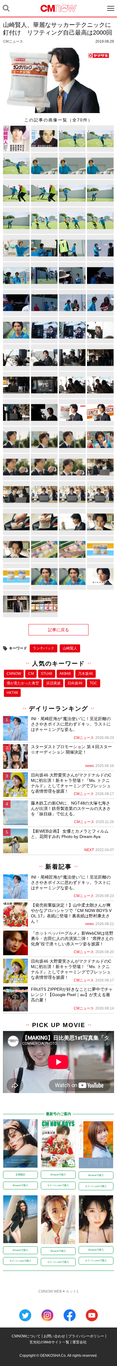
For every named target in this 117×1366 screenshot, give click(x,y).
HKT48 (12, 693)
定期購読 (20, 1174)
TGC (93, 683)
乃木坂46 (85, 674)
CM (31, 674)
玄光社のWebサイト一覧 (49, 1342)
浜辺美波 (53, 683)
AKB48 (65, 674)
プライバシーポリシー (86, 1336)
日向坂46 (75, 683)
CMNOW (14, 674)
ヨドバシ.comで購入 (58, 1185)
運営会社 (79, 1342)
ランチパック (43, 648)
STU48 (46, 674)
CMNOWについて (26, 1336)
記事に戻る (58, 629)
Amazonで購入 (20, 1185)
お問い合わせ (54, 1336)
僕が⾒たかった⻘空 (23, 683)
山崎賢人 (70, 648)
